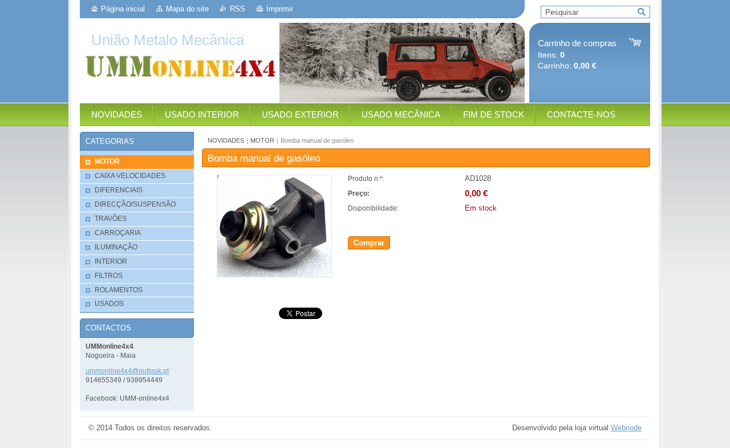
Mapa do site (187, 9)
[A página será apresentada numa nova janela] (274, 275)
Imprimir (279, 9)
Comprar (369, 243)
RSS (237, 9)
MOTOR (262, 140)
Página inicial (123, 9)
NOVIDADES (226, 140)
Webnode (626, 427)
